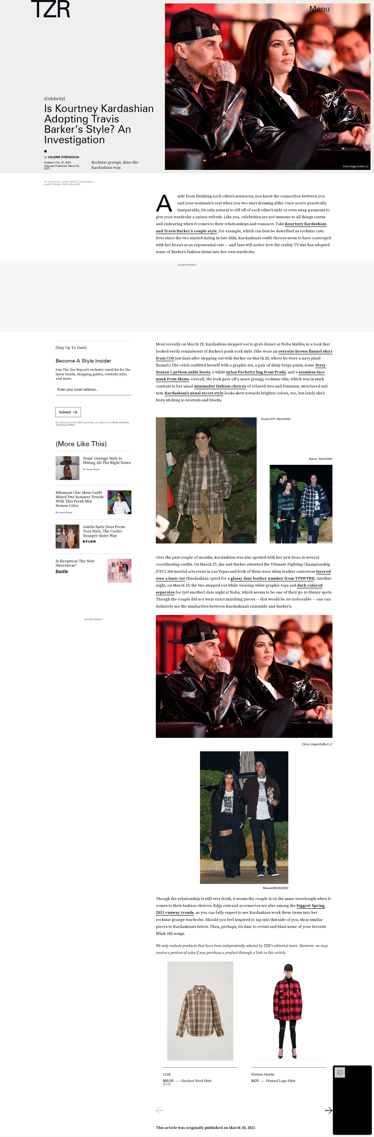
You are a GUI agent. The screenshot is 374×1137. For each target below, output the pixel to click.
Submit (65, 412)
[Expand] (337, 1069)
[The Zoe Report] (50, 8)
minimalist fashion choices (220, 386)
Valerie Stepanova (63, 157)
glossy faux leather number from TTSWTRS (272, 578)
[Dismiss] (367, 1069)
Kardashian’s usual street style (194, 393)
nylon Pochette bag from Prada (256, 372)
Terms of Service (120, 422)
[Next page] (328, 1110)
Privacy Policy (67, 424)
